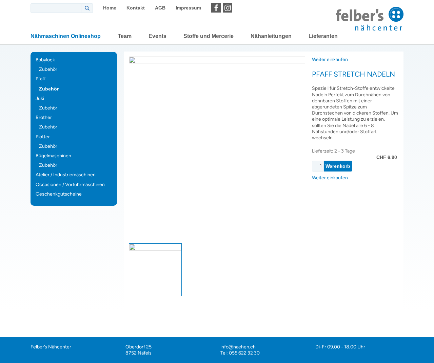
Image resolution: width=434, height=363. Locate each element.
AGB (160, 8)
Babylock (45, 60)
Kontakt (135, 8)
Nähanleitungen (271, 36)
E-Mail (426, 270)
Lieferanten (323, 36)
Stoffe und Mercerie (208, 36)
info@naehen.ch (238, 347)
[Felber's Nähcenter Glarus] (369, 19)
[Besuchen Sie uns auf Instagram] (227, 8)
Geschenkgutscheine (59, 194)
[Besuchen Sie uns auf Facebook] (216, 8)
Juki (40, 98)
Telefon (426, 287)
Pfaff (41, 79)
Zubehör (48, 69)
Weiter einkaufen (330, 59)
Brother (44, 117)
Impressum (188, 8)
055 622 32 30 (244, 353)
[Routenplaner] (239, 8)
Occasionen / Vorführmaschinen (70, 184)
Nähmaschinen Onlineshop (66, 36)
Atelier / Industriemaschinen (66, 175)
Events (157, 36)
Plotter (43, 137)
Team (125, 36)
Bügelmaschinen (53, 156)
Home (109, 8)
